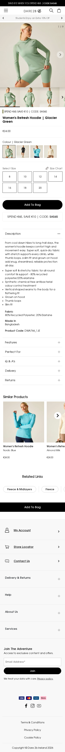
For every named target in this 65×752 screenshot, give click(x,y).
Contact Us (22, 561)
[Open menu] (6, 10)
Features (11, 342)
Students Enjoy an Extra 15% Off (32, 18)
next (62, 18)
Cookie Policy (32, 737)
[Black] (22, 150)
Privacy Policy (32, 729)
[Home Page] (32, 10)
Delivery (10, 370)
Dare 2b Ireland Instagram (33, 706)
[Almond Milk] (50, 150)
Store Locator (23, 547)
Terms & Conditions (32, 722)
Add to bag (32, 205)
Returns (10, 380)
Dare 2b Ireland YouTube (39, 706)
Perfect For (13, 351)
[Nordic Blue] (36, 150)
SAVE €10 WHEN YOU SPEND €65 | (32, 3)
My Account (22, 530)
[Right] (57, 415)
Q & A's (10, 361)
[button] (60, 55)
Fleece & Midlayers (19, 489)
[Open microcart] (59, 10)
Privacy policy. (45, 678)
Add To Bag (32, 507)
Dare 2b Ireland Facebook (26, 706)
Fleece (50, 489)
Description (13, 233)
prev (3, 18)
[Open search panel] (51, 10)
